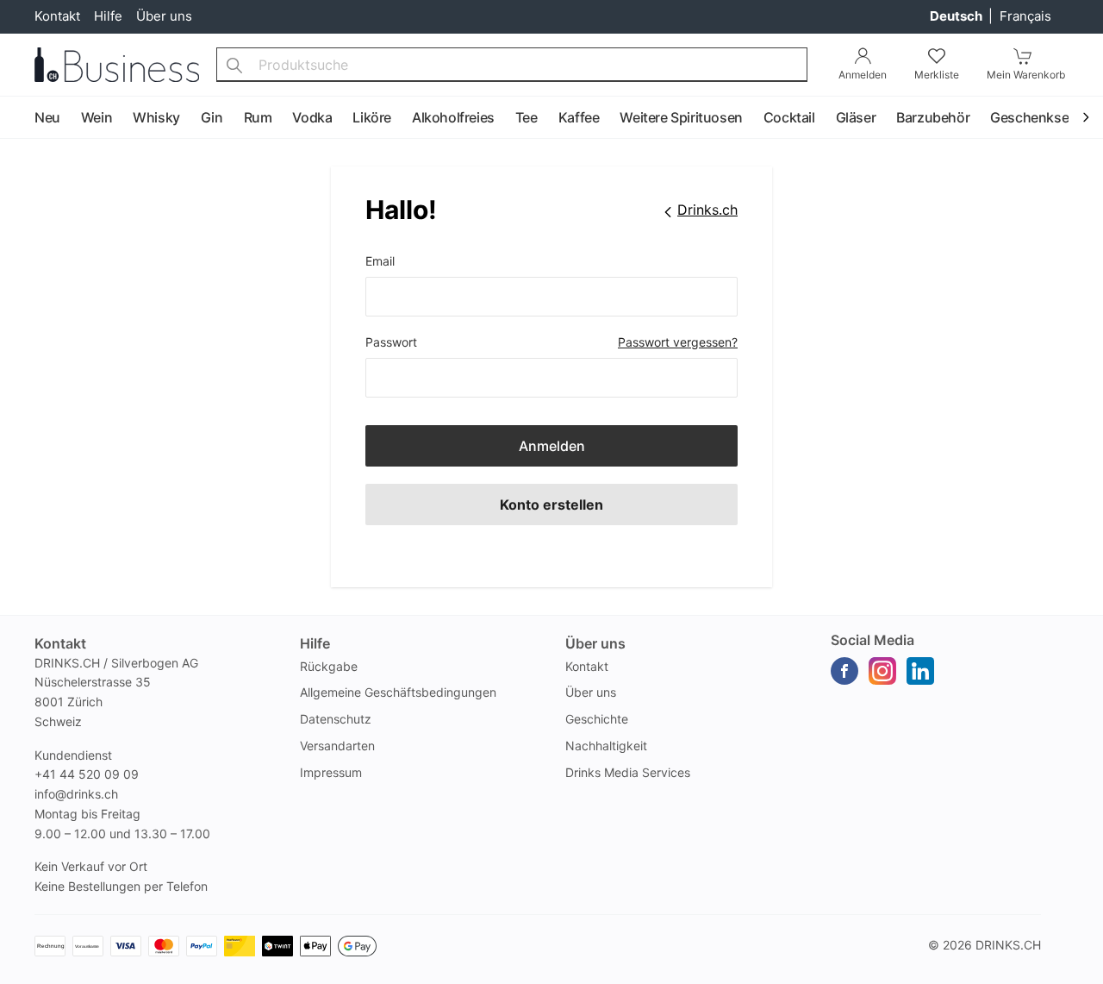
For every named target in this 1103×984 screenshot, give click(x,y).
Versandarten (337, 745)
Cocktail (789, 117)
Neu (47, 117)
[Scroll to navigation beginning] (17, 118)
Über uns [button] (595, 643)
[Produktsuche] (234, 64)
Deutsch (957, 16)
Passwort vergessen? (678, 342)
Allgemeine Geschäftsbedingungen (398, 692)
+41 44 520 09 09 (86, 774)
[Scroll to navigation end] (1086, 118)
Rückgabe (329, 666)
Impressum (331, 772)
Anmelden (552, 445)
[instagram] (882, 671)
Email (380, 261)
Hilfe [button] (315, 643)
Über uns (164, 16)
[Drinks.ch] (116, 64)
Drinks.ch (1008, 944)
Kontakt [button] (60, 643)
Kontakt (57, 16)
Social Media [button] (872, 640)
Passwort (391, 342)
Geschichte (596, 718)
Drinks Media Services (627, 772)
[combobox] (511, 64)
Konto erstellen (551, 504)
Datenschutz (335, 718)
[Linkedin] (920, 671)
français (1025, 16)
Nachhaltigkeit (606, 745)
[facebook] (844, 671)
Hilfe (108, 16)
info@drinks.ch (76, 794)
